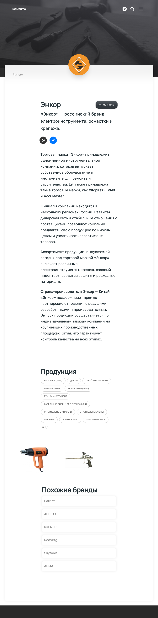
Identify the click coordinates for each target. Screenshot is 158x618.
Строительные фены (92, 412)
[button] (107, 105)
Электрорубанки (95, 419)
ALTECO (50, 514)
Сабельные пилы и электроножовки (65, 404)
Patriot (49, 501)
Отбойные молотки (97, 380)
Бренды (18, 74)
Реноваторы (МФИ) (78, 388)
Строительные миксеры (58, 412)
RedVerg (50, 540)
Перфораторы (52, 388)
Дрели (74, 380)
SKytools (50, 553)
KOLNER (50, 527)
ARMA (48, 566)
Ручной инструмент (55, 396)
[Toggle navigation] (141, 9)
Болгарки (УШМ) (53, 380)
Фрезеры (49, 419)
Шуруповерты (70, 419)
